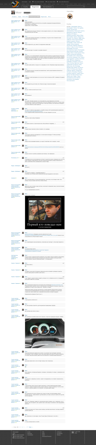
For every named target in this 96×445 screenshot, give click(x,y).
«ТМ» (76, 432)
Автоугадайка (70, 36)
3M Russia (72, 60)
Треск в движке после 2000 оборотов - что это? (15, 21)
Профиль (14, 16)
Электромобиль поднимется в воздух (33, 251)
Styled (68, 69)
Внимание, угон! (76, 57)
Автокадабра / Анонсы (72, 28)
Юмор (81, 35)
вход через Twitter (51, 1)
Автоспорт (75, 48)
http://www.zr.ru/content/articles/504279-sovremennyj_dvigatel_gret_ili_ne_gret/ (41, 235)
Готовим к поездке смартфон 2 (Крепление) (15, 109)
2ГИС (68, 60)
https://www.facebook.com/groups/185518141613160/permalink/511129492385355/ (42, 147)
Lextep (80, 64)
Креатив (75, 32)
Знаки (43, 434)
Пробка (78, 35)
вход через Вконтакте (64, 1)
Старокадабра (74, 26)
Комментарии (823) (34, 16)
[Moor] (13, 12)
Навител (73, 70)
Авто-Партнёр (79, 69)
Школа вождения (75, 44)
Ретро (83, 52)
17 (27, 427)
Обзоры (68, 29)
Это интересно (75, 38)
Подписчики (44, 16)
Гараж (19, 16)
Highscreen (76, 63)
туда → (31, 427)
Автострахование (71, 80)
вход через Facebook (39, 1)
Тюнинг (74, 42)
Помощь (59, 434)
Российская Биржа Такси (76, 74)
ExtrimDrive (75, 61)
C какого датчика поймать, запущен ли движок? (15, 299)
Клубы (25, 7)
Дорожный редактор (46, 436)
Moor (19, 12)
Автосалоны (69, 57)
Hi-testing (72, 63)
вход (30, 1)
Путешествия (74, 29)
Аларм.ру (69, 70)
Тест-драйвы (80, 28)
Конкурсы (80, 47)
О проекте (59, 431)
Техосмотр (81, 58)
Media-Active (69, 66)
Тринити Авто (70, 76)
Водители (35, 7)
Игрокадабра (70, 48)
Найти (83, 6)
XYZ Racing (72, 69)
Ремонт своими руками (76, 52)
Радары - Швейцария (15, 165)
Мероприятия (70, 32)
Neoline (75, 67)
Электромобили (70, 30)
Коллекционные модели (72, 49)
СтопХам (77, 58)
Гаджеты (75, 36)
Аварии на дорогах (71, 41)
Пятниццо (69, 38)
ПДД (43, 431)
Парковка (75, 45)
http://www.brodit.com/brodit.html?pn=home (34, 111)
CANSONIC (69, 61)
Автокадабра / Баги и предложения (75, 55)
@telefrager (30, 234)
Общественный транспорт (72, 51)
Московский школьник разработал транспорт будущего (37, 250)
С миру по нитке (74, 47)
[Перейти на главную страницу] (15, 4)
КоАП (43, 433)
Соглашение (59, 433)
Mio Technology (76, 66)
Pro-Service (80, 67)
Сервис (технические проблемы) (74, 54)
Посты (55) (25, 16)
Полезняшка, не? (14, 157)
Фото (49, 16)
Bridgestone (77, 60)
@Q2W (26, 234)
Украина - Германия (15, 263)
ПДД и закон (81, 38)
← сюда (14, 427)
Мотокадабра (81, 49)
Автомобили (47, 7)
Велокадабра (76, 79)
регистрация (24, 1)
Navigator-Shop (70, 67)
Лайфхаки (69, 39)
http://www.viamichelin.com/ (57, 284)
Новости (80, 26)
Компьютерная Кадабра (77, 39)
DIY (72, 33)
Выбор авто (80, 36)
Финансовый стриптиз (79, 30)
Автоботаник (69, 45)
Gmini (79, 61)
